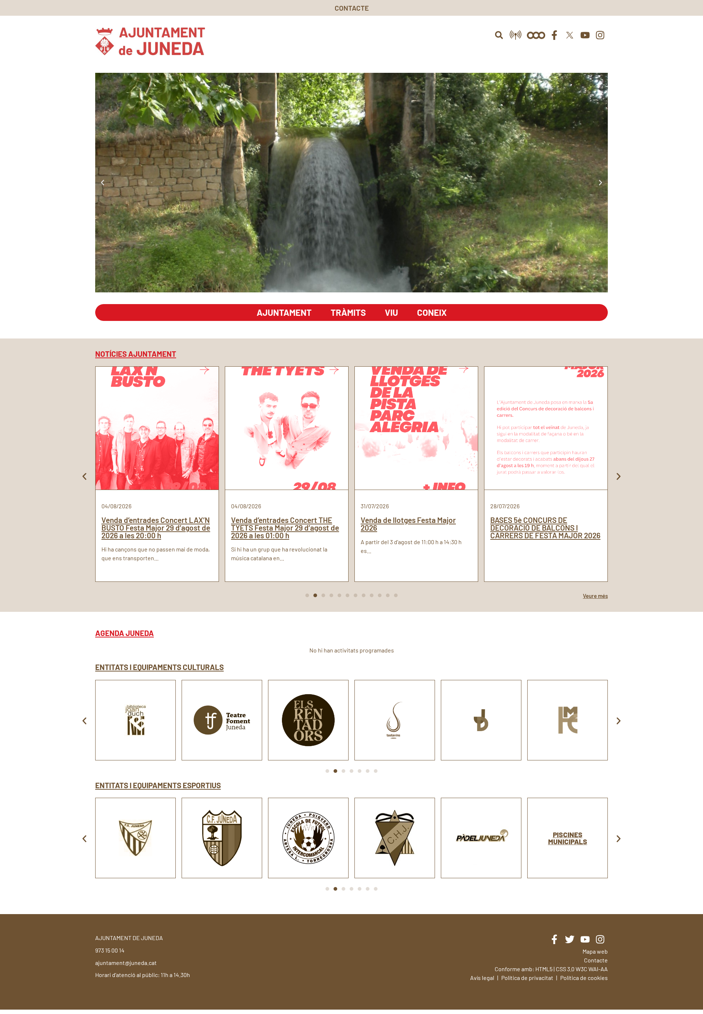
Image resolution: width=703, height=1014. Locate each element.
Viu (391, 312)
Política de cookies (584, 977)
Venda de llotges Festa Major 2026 (408, 523)
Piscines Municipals (567, 838)
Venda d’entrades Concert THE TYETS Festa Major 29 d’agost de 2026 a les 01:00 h (285, 527)
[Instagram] (600, 35)
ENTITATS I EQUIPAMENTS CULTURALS (159, 666)
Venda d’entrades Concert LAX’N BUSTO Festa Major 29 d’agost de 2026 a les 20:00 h (155, 527)
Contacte (596, 960)
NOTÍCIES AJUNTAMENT (135, 353)
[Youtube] (585, 35)
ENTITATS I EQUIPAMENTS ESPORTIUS (158, 785)
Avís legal (482, 977)
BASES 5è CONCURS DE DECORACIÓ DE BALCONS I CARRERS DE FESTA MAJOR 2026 (545, 527)
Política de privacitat (527, 977)
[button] (499, 35)
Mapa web (595, 951)
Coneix (432, 312)
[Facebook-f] (554, 35)
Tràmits (348, 312)
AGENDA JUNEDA (124, 632)
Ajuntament (284, 312)
